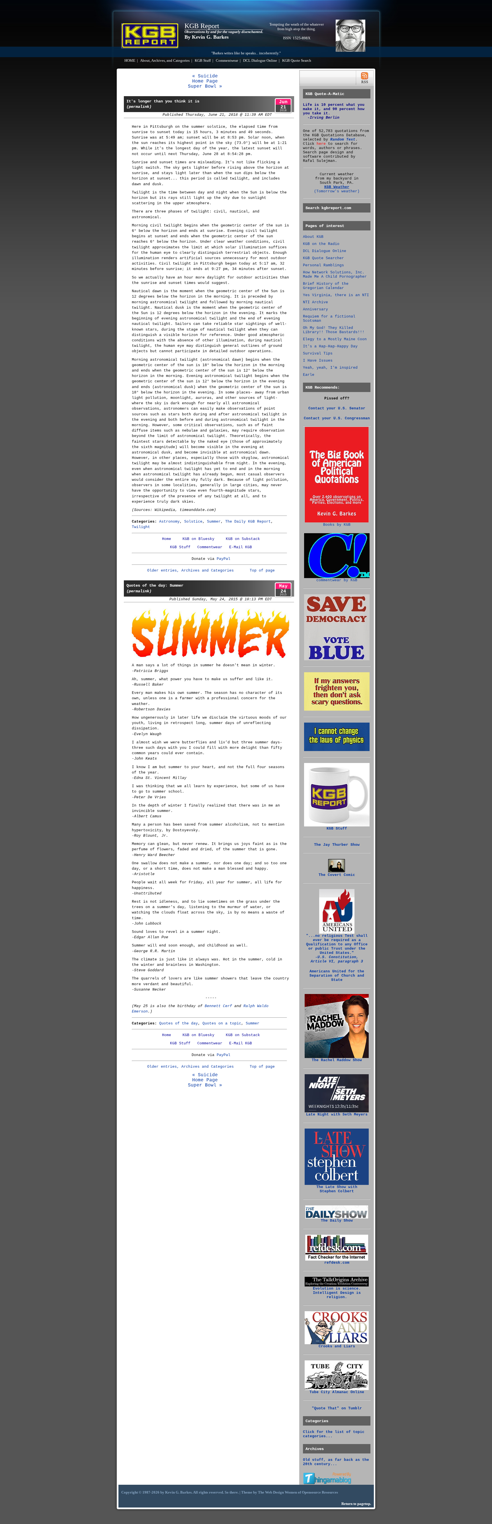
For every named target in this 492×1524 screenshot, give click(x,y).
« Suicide (205, 76)
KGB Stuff (203, 61)
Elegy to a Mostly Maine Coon (335, 339)
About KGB (313, 237)
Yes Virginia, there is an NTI (336, 295)
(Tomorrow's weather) (337, 191)
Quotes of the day (178, 1023)
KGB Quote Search (296, 61)
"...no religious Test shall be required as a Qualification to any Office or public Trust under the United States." (337, 949)
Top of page (262, 570)
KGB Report (201, 26)
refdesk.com (336, 1263)
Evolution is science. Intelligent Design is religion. (337, 1292)
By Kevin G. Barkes (206, 37)
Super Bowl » (205, 86)
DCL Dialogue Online (260, 61)
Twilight (141, 527)
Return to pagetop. (356, 1504)
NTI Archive (315, 302)
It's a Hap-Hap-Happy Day (330, 346)
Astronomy (169, 521)
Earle (308, 375)
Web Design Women (281, 1492)
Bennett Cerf (218, 1006)
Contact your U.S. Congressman (337, 418)
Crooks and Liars (337, 1346)
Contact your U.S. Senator (336, 408)
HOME (129, 61)
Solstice (193, 521)
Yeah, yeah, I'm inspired (330, 368)
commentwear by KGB (336, 580)
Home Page (205, 81)
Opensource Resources (320, 1492)
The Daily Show (337, 1220)
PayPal (223, 559)
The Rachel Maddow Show (337, 1060)
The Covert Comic (337, 875)
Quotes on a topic (221, 1023)
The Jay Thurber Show (337, 845)
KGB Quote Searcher (323, 258)
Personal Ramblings (323, 265)
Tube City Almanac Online (336, 1392)
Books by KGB (336, 525)
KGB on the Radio (321, 244)
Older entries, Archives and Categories (190, 570)
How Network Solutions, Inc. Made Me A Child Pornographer (335, 274)
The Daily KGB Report (248, 521)
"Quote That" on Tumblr (337, 1408)
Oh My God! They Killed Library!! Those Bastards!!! (333, 330)
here (321, 144)
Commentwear (227, 61)
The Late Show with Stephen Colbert (336, 1189)
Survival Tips (318, 353)
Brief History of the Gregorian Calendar (325, 286)
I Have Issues (318, 360)
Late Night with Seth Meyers (337, 1114)
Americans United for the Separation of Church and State (336, 975)
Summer (214, 521)
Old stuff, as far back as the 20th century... (336, 1462)
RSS (364, 78)
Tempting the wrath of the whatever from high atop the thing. (296, 26)
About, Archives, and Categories (165, 61)
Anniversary (315, 309)
